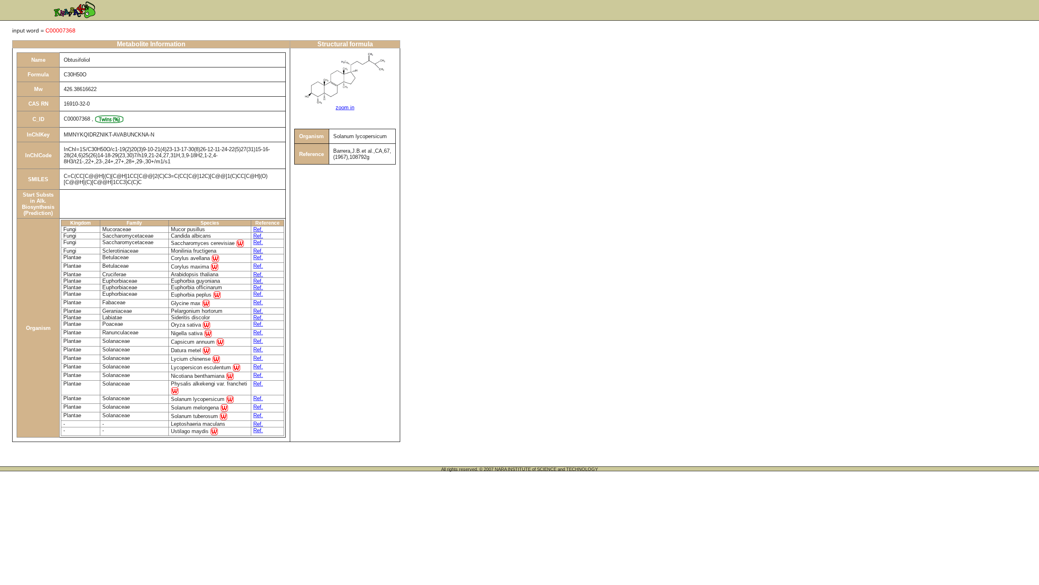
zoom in (345, 107)
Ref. (258, 229)
